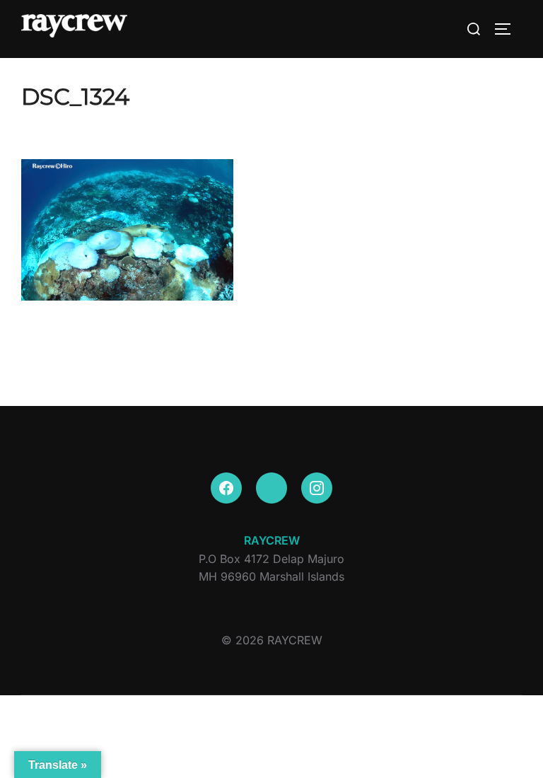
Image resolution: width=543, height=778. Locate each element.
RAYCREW (272, 540)
